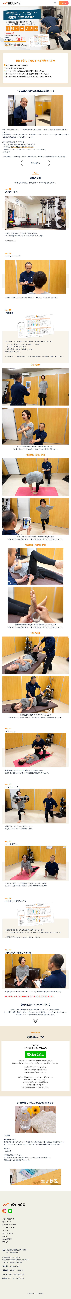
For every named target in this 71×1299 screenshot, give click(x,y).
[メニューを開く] (54, 3)
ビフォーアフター (8, 1227)
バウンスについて (8, 1219)
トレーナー (6, 1230)
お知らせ (5, 1236)
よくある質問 (6, 1239)
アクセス (5, 1242)
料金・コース (6, 1222)
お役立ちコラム (7, 1233)
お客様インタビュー (9, 1224)
